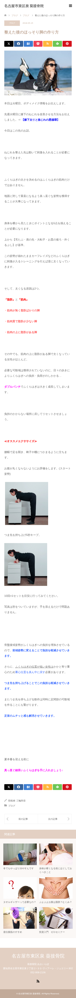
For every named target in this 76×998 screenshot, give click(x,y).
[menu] (70, 6)
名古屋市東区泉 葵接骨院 (24, 5)
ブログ (12, 23)
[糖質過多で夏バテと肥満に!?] (55, 819)
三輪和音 (21, 800)
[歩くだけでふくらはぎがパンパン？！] (21, 819)
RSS (38, 981)
